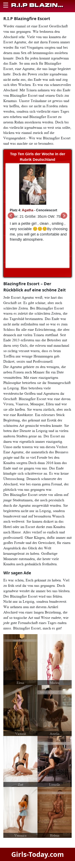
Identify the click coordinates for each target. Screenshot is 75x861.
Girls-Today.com (37, 854)
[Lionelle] (55, 761)
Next (64, 215)
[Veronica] (20, 812)
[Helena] (55, 812)
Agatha (27, 210)
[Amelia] (55, 710)
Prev (11, 215)
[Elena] (20, 659)
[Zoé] (20, 761)
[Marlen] (55, 659)
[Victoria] (20, 710)
